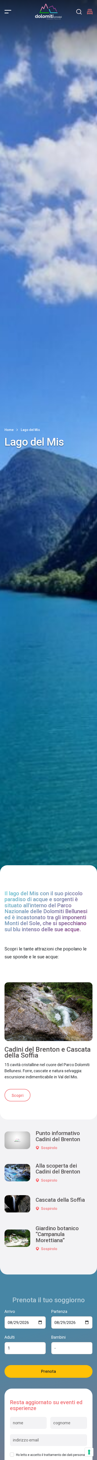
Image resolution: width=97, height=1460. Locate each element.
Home (9, 430)
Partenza (59, 1311)
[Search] (79, 11)
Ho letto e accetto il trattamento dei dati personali (51, 1455)
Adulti (10, 1337)
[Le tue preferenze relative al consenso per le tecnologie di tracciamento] (89, 1452)
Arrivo (10, 1311)
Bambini (58, 1337)
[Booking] (89, 11)
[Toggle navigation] (8, 11)
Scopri (17, 1095)
